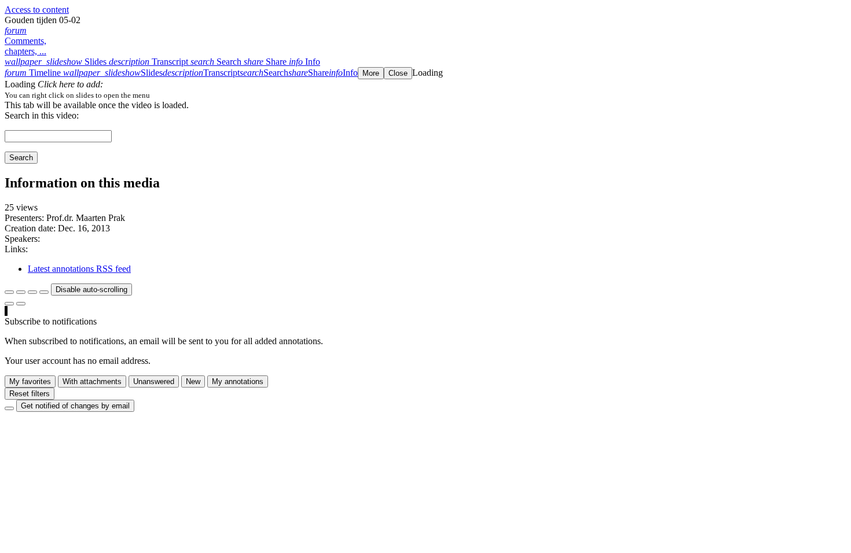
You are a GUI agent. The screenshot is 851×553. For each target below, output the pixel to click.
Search (21, 157)
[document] (425, 95)
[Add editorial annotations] (20, 303)
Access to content (37, 9)
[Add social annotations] (9, 303)
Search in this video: (42, 115)
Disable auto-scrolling (91, 289)
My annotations (237, 381)
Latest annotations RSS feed (79, 269)
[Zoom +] (44, 292)
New (193, 381)
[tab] (57, 62)
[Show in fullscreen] (9, 292)
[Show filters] (20, 292)
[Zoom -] (32, 292)
